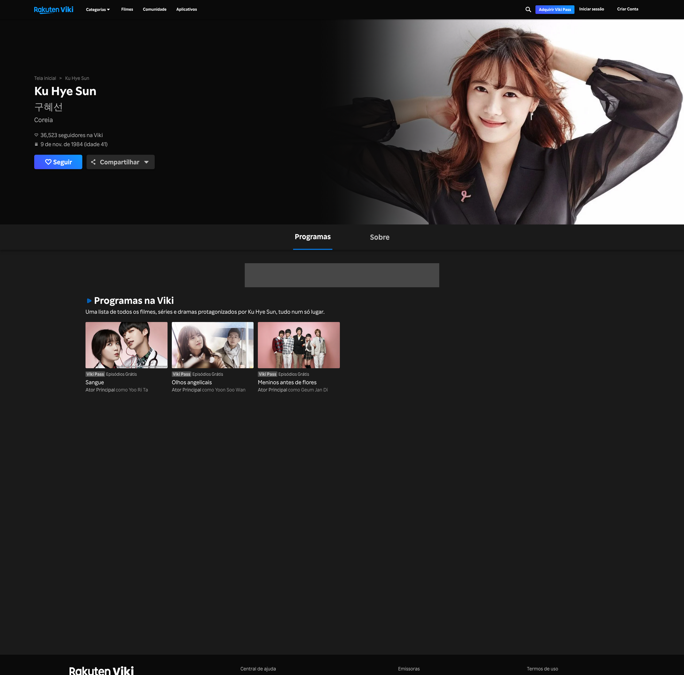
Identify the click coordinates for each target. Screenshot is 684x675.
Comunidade (154, 9)
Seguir (62, 162)
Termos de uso (542, 669)
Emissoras (409, 669)
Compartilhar (119, 162)
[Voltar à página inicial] (53, 9)
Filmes (127, 9)
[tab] (312, 237)
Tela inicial (45, 78)
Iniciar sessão (591, 8)
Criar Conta (627, 8)
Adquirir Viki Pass (555, 9)
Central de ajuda (258, 669)
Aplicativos (186, 9)
